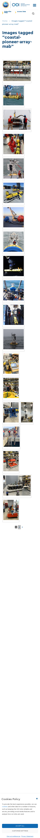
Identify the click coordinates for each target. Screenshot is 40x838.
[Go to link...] (17, 71)
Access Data (21, 11)
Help (6, 12)
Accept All (20, 826)
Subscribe (7, 11)
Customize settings (20, 831)
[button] (37, 799)
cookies (5, 806)
